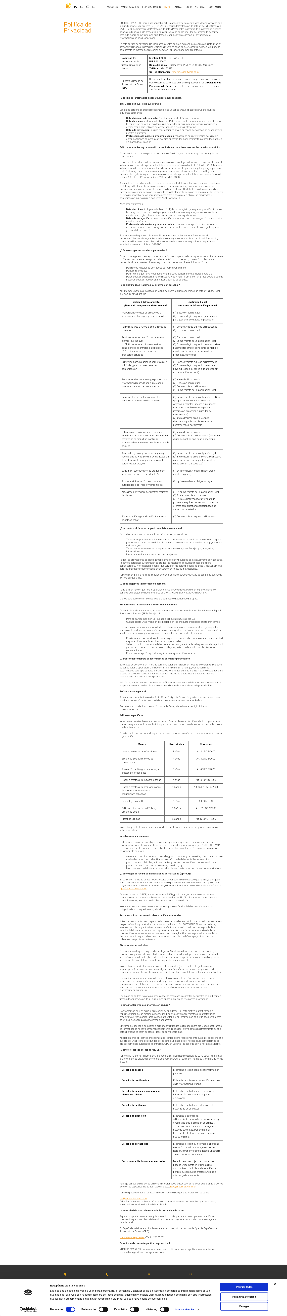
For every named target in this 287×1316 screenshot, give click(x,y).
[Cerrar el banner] (275, 1284)
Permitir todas (244, 1286)
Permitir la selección (244, 1296)
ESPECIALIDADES (151, 7)
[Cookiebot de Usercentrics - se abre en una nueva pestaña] (28, 1309)
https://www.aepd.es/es (132, 1237)
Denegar (244, 1306)
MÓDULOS (112, 7)
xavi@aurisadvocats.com (133, 1198)
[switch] (103, 1309)
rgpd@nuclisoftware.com (185, 72)
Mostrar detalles (184, 1309)
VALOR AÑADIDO (130, 7)
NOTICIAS (200, 7)
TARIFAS (177, 7)
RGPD (189, 7)
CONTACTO (215, 7)
